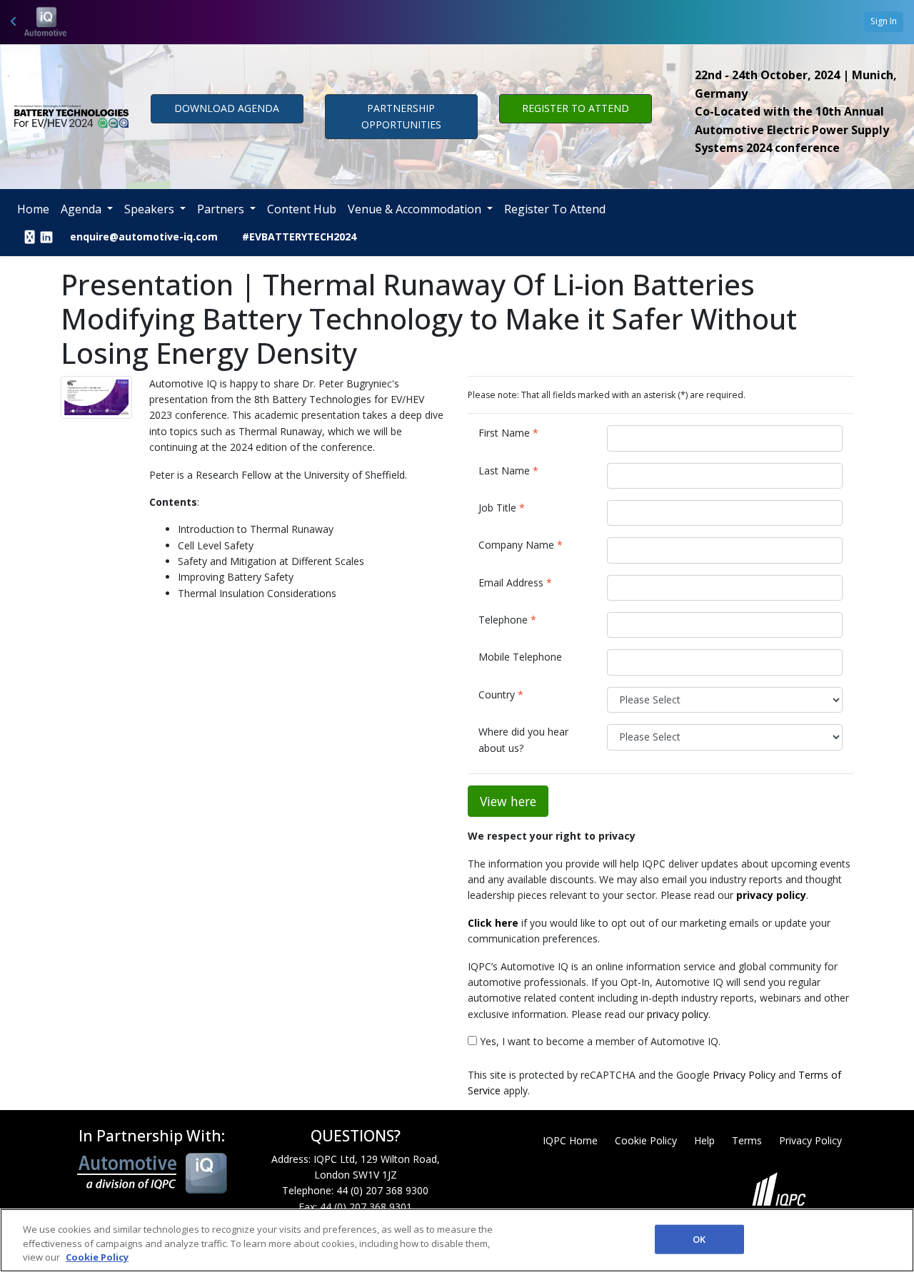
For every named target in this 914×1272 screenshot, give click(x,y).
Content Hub (301, 209)
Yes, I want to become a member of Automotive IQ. (598, 1041)
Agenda (82, 209)
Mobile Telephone (520, 656)
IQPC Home (570, 1140)
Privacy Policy (744, 1075)
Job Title (501, 507)
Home (33, 209)
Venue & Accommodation (416, 209)
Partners (222, 209)
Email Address (515, 582)
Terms (747, 1140)
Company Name (520, 544)
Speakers (150, 209)
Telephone (507, 619)
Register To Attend (555, 209)
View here (508, 801)
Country (500, 694)
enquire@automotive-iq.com (144, 236)
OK (699, 1238)
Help (704, 1140)
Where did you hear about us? (523, 739)
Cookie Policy (646, 1140)
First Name (508, 432)
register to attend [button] (575, 108)
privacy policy (677, 1014)
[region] (457, 1240)
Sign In (883, 21)
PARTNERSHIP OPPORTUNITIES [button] (401, 116)
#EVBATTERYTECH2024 (299, 236)
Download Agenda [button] (226, 108)
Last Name (508, 470)
